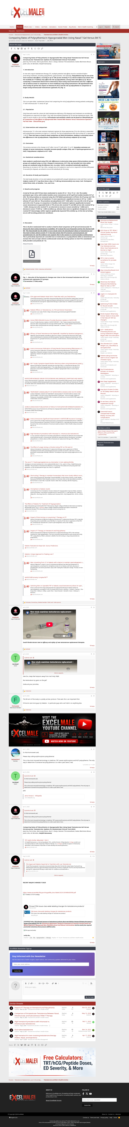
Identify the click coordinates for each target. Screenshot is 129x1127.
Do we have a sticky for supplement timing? (108, 402)
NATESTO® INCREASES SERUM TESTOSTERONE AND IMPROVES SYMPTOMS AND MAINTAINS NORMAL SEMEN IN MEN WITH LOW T (68, 378)
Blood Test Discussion (106, 227)
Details (88, 1122)
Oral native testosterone (24, 1029)
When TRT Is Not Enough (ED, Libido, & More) (108, 278)
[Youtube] (90, 1094)
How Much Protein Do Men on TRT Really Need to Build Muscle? (109, 391)
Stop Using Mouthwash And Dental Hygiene (109, 271)
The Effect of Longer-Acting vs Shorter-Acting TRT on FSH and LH (51, 447)
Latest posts (102, 217)
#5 (94, 654)
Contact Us (111, 1114)
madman (12, 40)
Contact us (86, 1117)
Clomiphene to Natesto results (40, 489)
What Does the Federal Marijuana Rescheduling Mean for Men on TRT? (108, 284)
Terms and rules (94, 1117)
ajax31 (116, 431)
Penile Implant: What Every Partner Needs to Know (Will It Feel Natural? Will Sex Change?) (109, 317)
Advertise (118, 1114)
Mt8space (100, 433)
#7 (94, 749)
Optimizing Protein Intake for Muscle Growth (108, 305)
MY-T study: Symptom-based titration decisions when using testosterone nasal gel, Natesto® (60, 363)
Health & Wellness (105, 291)
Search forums (20, 31)
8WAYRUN (73, 1125)
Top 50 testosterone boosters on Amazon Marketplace (107, 371)
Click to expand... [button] (59, 673)
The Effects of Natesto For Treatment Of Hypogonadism (43, 504)
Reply (93, 265)
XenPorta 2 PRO (57, 1125)
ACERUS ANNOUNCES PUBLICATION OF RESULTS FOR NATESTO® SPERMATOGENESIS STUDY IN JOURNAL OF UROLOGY (64, 407)
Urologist (59, 844)
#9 (94, 807)
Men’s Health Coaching (85, 27)
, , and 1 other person (43, 602)
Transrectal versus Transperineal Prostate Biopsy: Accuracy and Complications (107, 414)
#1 (94, 54)
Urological (68, 325)
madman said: (28, 658)
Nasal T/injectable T (40, 40)
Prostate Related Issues (107, 267)
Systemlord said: (29, 776)
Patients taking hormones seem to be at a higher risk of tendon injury (109, 358)
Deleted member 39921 (84, 1031)
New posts (12, 31)
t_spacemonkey (102, 434)
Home (12, 27)
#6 (94, 696)
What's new (28, 27)
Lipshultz (41, 507)
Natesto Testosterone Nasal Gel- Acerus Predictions (41, 546)
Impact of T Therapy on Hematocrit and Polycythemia (47, 531)
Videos (37, 27)
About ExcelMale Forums (53, 1100)
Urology (71, 842)
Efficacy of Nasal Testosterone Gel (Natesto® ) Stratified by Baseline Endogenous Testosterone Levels (63, 333)
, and (38, 269)
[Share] (91, 55)
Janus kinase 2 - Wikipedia (33, 796)
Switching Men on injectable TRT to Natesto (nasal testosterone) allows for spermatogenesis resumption (64, 586)
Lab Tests (44, 27)
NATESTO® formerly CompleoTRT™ (36, 577)
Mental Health (104, 301)
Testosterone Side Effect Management (38, 1039)
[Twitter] (87, 1094)
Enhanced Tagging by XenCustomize (65, 1124)
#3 (94, 293)
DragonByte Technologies (79, 1122)
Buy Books (72, 27)
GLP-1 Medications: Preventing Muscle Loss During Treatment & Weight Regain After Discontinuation (109, 332)
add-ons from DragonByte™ (60, 1122)
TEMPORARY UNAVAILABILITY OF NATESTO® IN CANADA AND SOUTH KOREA (55, 392)
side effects (50, 40)
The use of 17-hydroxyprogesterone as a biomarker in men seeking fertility (49, 462)
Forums (19, 27)
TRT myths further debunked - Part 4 (36, 840)
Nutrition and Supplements (108, 311)
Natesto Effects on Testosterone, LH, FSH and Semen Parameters (51, 310)
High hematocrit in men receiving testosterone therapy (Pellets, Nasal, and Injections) (35, 1036)
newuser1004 (110, 431)
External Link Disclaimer (67, 925)
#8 (94, 772)
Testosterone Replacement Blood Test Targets (109, 221)
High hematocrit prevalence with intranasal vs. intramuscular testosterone (54, 434)
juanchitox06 (110, 433)
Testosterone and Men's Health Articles (73, 938)
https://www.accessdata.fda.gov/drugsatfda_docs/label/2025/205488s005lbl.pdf (49, 892)
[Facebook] (83, 1094)
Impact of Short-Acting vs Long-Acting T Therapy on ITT (48, 517)
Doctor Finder (62, 27)
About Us (104, 1114)
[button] (15, 27)
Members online (104, 428)
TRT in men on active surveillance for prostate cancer (108, 260)
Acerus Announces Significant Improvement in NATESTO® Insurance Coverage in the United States (62, 419)
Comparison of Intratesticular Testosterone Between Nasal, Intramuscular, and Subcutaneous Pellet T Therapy (37, 1014)
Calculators (52, 27)
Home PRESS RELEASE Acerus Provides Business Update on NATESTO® (53, 320)
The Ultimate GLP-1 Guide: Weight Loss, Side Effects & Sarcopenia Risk (109, 345)
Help (111, 1117)
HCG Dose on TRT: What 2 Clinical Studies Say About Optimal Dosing (108, 232)
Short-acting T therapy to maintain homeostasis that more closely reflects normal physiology (60, 475)
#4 (94, 607)
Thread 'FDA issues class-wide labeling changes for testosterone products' (56, 906)
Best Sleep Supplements (108, 381)
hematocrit (30, 40)
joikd (105, 433)
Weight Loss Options (106, 341)
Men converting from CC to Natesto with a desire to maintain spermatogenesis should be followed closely (64, 562)
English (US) (13, 1117)
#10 (94, 856)
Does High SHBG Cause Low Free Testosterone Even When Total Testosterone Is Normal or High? (109, 247)
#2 (94, 274)
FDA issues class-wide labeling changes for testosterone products (51, 911)
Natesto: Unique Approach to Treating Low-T (39, 554)
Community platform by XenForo (65, 1121)
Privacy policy (104, 1117)
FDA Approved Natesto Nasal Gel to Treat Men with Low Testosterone (52, 296)
